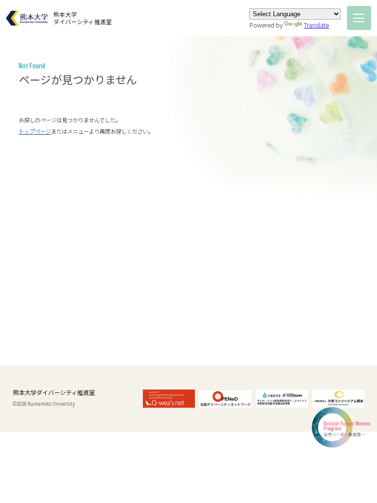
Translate (316, 25)
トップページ (35, 131)
